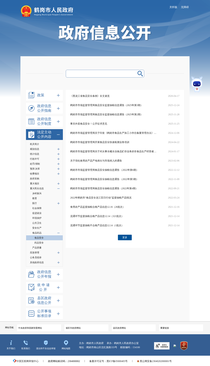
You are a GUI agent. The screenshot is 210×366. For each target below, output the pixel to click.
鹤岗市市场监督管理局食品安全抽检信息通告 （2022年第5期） (104, 179)
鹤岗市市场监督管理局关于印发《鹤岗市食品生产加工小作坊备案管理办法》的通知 (113, 133)
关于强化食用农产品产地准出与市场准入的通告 (96, 160)
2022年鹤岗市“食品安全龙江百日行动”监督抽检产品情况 (100, 197)
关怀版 (173, 7)
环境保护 (37, 218)
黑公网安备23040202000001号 (155, 361)
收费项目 (34, 173)
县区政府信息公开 (44, 300)
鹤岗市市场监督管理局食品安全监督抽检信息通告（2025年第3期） (106, 105)
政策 (40, 95)
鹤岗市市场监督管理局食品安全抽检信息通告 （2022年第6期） (104, 170)
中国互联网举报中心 (27, 361)
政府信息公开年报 (44, 274)
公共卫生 (37, 223)
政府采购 (34, 178)
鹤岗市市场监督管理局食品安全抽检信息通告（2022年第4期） (104, 188)
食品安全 (39, 238)
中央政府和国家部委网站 (30, 328)
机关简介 (34, 144)
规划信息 (34, 149)
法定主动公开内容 (44, 134)
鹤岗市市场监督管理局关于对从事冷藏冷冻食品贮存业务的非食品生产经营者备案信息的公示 (113, 151)
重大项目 (34, 183)
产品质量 (37, 247)
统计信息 (34, 154)
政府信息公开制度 (44, 121)
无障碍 (185, 7)
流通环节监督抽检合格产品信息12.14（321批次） (97, 216)
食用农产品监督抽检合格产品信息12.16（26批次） (97, 207)
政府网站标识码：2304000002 (64, 361)
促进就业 (37, 213)
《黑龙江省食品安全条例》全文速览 (90, 96)
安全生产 (37, 228)
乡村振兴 (37, 193)
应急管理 (34, 252)
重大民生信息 (37, 188)
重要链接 (164, 328)
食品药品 (37, 233)
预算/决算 (35, 169)
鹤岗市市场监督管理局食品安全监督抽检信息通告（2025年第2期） (106, 114)
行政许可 (34, 159)
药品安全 (39, 242)
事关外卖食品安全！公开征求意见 (88, 123)
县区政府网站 (119, 328)
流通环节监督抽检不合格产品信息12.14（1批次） (97, 225)
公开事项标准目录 (44, 313)
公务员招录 (36, 257)
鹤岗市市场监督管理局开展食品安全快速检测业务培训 (99, 142)
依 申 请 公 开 (43, 287)
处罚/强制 (35, 164)
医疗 (34, 203)
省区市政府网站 (73, 328)
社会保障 (37, 208)
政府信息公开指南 (44, 108)
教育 (34, 198)
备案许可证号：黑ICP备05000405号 (108, 361)
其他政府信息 (37, 262)
